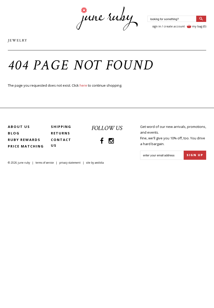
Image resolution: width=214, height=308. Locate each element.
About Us (19, 126)
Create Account (174, 26)
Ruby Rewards (24, 139)
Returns (60, 133)
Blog (14, 133)
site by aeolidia (95, 162)
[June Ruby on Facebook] (102, 140)
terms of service (44, 162)
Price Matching (26, 146)
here (83, 85)
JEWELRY (17, 40)
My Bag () (199, 26)
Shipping (61, 126)
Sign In (156, 26)
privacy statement (70, 162)
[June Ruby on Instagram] (111, 140)
